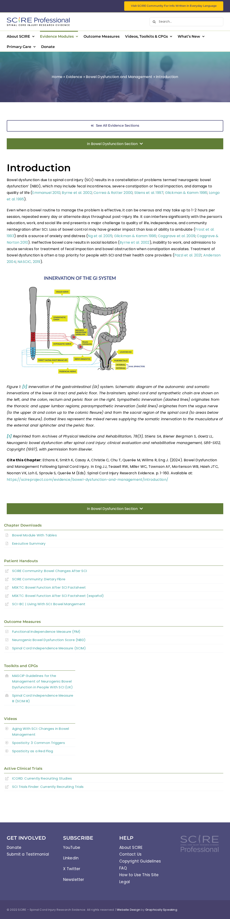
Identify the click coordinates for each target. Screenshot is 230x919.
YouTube (71, 847)
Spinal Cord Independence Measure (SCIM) (49, 648)
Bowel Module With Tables (34, 535)
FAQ (123, 868)
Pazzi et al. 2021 (187, 255)
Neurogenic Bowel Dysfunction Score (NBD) (49, 639)
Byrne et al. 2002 (77, 192)
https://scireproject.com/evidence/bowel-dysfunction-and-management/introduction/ (87, 479)
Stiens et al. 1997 (149, 192)
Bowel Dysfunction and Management (119, 76)
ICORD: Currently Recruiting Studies (42, 778)
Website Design (128, 910)
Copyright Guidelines (140, 861)
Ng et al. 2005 (100, 235)
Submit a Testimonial (28, 854)
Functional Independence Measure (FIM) (46, 631)
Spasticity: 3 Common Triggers (38, 742)
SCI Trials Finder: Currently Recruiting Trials (48, 786)
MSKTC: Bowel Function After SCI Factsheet (49, 587)
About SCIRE (130, 847)
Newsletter (73, 879)
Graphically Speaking (161, 910)
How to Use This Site (139, 875)
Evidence (74, 76)
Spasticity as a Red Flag (32, 751)
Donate (14, 847)
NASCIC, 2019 (29, 261)
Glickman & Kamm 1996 (186, 192)
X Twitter (71, 868)
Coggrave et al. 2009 (176, 235)
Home (57, 76)
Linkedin (71, 858)
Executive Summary (28, 543)
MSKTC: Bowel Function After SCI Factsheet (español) (58, 595)
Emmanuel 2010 (46, 192)
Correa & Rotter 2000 (113, 192)
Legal (124, 881)
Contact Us (130, 854)
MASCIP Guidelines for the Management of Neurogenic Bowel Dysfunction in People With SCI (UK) (43, 681)
